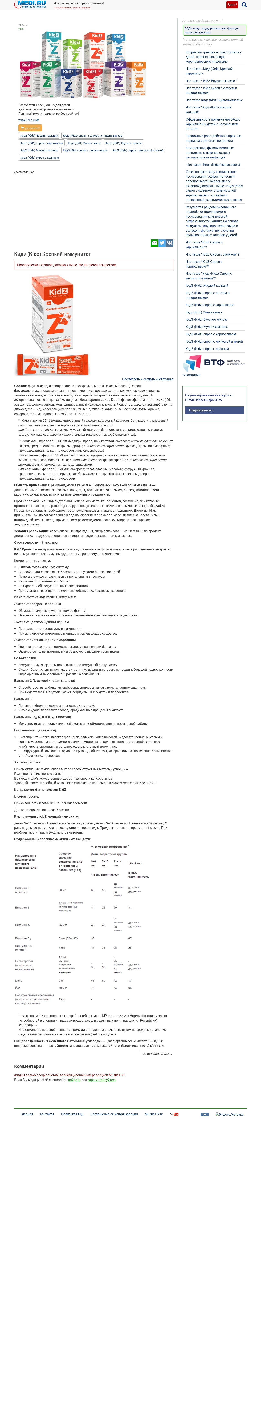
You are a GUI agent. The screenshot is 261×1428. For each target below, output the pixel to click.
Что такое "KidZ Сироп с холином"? (212, 254)
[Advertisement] (93, 205)
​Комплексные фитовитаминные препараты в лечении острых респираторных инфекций (210, 152)
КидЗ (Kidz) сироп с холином (39, 157)
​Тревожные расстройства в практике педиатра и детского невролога (214, 138)
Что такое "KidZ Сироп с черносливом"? (204, 264)
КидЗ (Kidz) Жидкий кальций (39, 135)
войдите (74, 1079)
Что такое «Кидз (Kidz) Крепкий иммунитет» (209, 71)
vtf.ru (21, 28)
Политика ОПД (72, 1114)
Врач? (232, 4)
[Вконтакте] (169, 245)
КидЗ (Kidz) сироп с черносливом (85, 150)
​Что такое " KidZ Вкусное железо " (211, 80)
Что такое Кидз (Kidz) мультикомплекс (214, 99)
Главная (26, 1114)
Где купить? (32, 128)
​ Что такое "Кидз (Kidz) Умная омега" (213, 164)
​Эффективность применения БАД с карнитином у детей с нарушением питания (213, 124)
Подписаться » (201, 410)
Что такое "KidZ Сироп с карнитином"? (204, 244)
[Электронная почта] (154, 245)
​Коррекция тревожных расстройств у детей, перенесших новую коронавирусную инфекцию (214, 57)
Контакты (47, 1114)
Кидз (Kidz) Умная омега (84, 143)
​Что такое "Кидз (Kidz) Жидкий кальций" (208, 109)
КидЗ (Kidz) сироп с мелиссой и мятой (138, 150)
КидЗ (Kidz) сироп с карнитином (41, 143)
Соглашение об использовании (72, 7)
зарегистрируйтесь (102, 1079)
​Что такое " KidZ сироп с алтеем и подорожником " (211, 90)
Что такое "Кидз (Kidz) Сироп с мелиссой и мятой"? (209, 275)
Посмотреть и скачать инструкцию (147, 379)
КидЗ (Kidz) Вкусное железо (123, 143)
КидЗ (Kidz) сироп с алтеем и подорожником (93, 135)
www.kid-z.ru (27, 120)
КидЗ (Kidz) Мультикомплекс (39, 150)
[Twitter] (162, 245)
